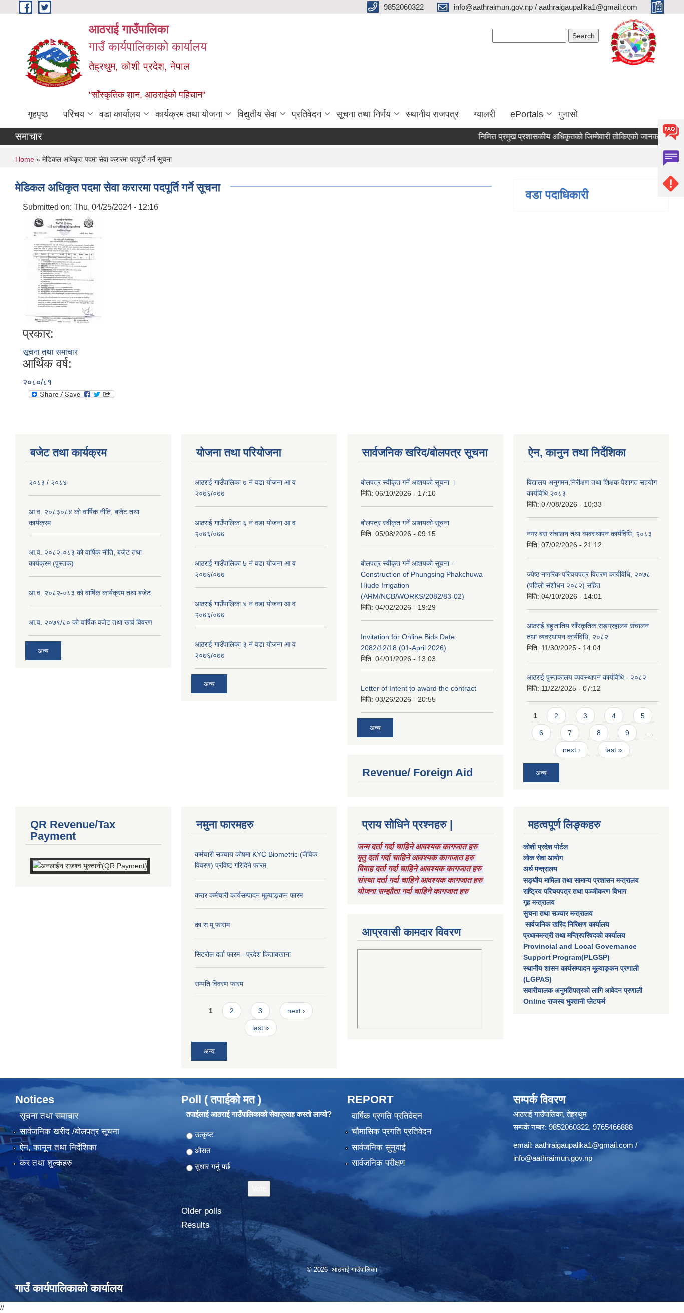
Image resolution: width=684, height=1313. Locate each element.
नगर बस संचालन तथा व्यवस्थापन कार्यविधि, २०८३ (589, 534)
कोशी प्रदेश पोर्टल (545, 847)
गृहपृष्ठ (38, 114)
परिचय (73, 114)
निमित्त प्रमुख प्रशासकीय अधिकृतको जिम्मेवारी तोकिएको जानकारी (551, 136)
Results (195, 1225)
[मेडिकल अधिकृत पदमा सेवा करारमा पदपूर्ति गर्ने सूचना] (63, 269)
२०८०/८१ (37, 382)
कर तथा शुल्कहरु (46, 1163)
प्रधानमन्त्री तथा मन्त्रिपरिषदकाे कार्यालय (574, 935)
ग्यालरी (484, 114)
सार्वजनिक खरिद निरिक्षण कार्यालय (566, 924)
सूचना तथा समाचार (50, 352)
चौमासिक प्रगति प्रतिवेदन (392, 1131)
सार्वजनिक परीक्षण (378, 1163)
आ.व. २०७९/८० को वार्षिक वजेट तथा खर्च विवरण (90, 622)
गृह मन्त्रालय (539, 902)
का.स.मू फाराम (212, 925)
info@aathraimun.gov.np (552, 1158)
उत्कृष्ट (204, 1134)
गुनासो (568, 114)
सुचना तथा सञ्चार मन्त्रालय (558, 913)
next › (572, 750)
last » (613, 750)
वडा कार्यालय (119, 114)
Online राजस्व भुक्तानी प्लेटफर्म (564, 1001)
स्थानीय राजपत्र (432, 114)
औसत (202, 1150)
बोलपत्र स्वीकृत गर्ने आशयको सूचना (405, 523)
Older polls (201, 1211)
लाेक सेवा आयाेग (543, 858)
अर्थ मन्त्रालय (540, 869)
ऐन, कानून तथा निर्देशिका (58, 1147)
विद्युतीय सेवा (257, 114)
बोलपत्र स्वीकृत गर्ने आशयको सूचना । (408, 482)
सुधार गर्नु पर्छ (212, 1166)
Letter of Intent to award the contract (418, 688)
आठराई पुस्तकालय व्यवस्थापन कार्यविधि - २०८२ (586, 677)
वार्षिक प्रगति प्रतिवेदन (387, 1116)
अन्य (43, 651)
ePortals (526, 114)
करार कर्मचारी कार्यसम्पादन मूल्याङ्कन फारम (249, 895)
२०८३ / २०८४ (48, 482)
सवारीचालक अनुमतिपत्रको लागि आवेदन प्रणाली (582, 990)
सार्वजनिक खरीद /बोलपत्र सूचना (69, 1131)
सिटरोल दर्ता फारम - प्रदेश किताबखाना (243, 954)
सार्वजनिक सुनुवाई (379, 1147)
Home (24, 159)
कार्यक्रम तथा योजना (188, 114)
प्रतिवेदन (306, 114)
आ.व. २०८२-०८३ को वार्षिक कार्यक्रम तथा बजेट (90, 593)
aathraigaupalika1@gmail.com (584, 1145)
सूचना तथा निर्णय (363, 114)
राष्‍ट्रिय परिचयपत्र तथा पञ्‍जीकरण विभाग (574, 891)
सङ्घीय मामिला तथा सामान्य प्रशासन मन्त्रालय (581, 880)
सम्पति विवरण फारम (219, 984)
